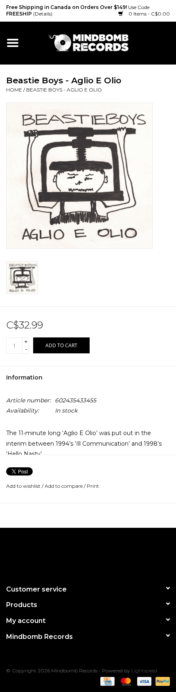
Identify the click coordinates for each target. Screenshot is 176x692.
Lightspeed (144, 670)
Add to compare (64, 486)
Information (24, 377)
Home (14, 90)
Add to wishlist (23, 486)
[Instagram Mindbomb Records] (102, 552)
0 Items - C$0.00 (148, 14)
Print (93, 486)
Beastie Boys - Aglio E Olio (64, 90)
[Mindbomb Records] (101, 42)
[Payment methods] (106, 681)
